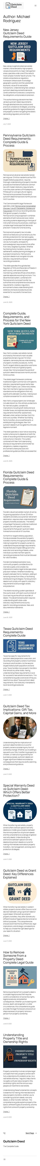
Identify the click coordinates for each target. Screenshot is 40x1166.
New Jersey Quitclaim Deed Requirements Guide (17, 33)
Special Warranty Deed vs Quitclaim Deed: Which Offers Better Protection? (18, 790)
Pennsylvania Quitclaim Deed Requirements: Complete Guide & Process (19, 140)
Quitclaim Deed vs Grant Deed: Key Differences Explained (19, 874)
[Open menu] (35, 5)
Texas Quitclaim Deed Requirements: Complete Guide (18, 632)
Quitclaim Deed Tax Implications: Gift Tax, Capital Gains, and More (19, 709)
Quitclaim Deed (14, 1141)
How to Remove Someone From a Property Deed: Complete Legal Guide (18, 957)
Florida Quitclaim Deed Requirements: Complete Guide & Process (18, 477)
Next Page (31, 1133)
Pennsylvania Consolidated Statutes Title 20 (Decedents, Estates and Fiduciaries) (19, 208)
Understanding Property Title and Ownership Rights (15, 1038)
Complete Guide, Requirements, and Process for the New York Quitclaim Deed (17, 318)
